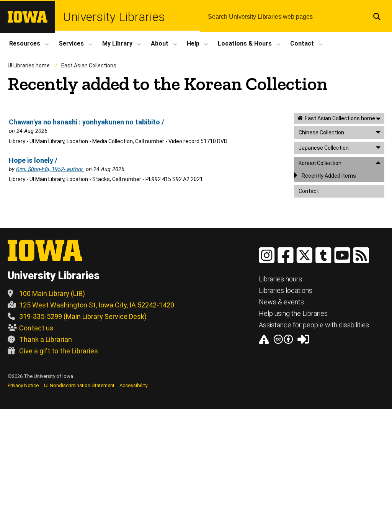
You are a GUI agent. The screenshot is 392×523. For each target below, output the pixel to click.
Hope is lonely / (33, 160)
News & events (281, 302)
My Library (117, 43)
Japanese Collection (324, 148)
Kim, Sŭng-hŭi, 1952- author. (50, 169)
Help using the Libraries (293, 313)
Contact (302, 43)
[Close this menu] (378, 162)
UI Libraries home (29, 65)
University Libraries (114, 17)
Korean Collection (320, 163)
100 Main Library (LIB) (52, 293)
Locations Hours (245, 43)
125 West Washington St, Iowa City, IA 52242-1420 (96, 305)
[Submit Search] (376, 16)
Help (193, 43)
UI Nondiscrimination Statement (79, 385)
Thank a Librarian (45, 339)
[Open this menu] (378, 118)
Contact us (36, 328)
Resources (24, 43)
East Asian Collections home (340, 118)
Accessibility (133, 385)
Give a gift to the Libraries (58, 351)
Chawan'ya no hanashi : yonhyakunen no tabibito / (86, 122)
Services (71, 43)
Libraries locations (285, 290)
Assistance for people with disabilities (314, 325)
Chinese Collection (321, 132)
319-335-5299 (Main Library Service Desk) (83, 316)
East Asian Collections (88, 65)
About (159, 43)
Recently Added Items (329, 176)
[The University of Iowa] (27, 20)
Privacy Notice (23, 385)
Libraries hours (280, 279)
